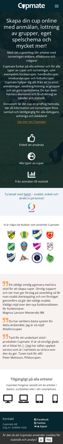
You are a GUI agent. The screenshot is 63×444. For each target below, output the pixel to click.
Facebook (42, 419)
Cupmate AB (10, 424)
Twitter (41, 423)
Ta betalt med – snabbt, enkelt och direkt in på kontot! (31, 196)
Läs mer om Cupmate (31, 122)
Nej (49, 440)
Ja (41, 440)
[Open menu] (56, 5)
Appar (43, 426)
